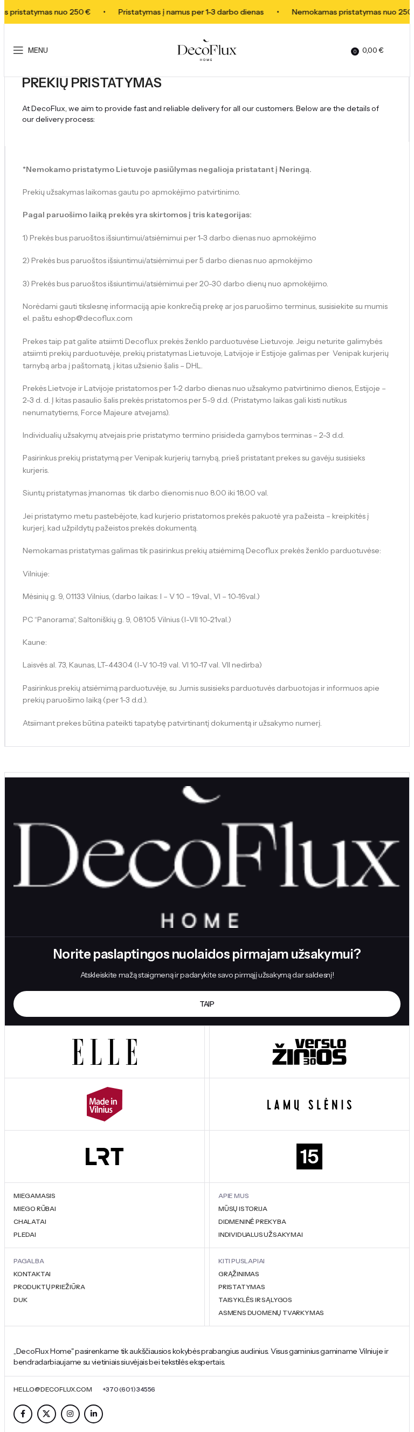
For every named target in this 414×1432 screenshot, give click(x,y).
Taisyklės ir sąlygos (255, 1300)
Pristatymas (241, 1287)
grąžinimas (238, 1274)
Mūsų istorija (242, 1208)
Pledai (24, 1234)
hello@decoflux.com (52, 1389)
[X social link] (46, 1414)
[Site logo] (207, 49)
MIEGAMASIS (34, 1196)
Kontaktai (32, 1274)
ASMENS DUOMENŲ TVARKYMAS (271, 1313)
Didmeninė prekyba (252, 1221)
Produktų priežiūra (49, 1287)
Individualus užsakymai (260, 1234)
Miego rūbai (34, 1208)
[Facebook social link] (22, 1414)
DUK (20, 1300)
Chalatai (29, 1221)
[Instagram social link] (70, 1414)
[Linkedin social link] (93, 1414)
